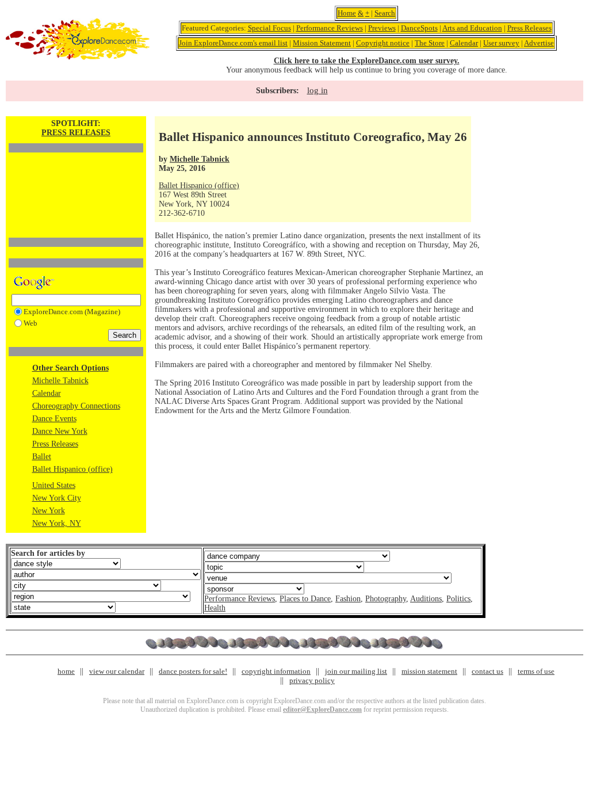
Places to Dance (305, 598)
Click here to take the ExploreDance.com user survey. (367, 60)
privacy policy (312, 680)
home (66, 671)
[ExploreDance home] (78, 57)
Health (214, 608)
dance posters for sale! (193, 671)
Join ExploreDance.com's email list (233, 43)
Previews (382, 28)
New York (48, 510)
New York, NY (56, 523)
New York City (56, 498)
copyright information (276, 671)
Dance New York (59, 431)
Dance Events (54, 418)
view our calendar (116, 671)
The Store (430, 43)
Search (384, 13)
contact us (487, 671)
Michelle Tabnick (60, 380)
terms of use (536, 671)
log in (317, 90)
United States (53, 485)
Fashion (348, 598)
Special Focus (269, 28)
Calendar (464, 43)
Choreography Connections (76, 406)
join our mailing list (356, 671)
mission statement (429, 671)
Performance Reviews (329, 28)
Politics (458, 598)
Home (347, 13)
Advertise (539, 43)
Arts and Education (472, 28)
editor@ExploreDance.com (322, 709)
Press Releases (529, 28)
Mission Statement (322, 43)
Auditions (426, 598)
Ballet (41, 456)
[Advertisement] (76, 175)
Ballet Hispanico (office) (72, 469)
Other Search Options (70, 368)
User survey (501, 43)
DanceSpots (419, 28)
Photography (385, 598)
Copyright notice (383, 43)
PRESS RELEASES (75, 132)
